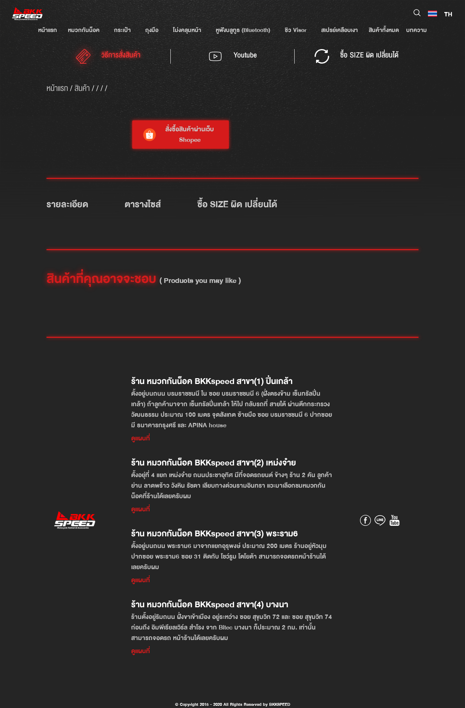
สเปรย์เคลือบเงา (339, 30)
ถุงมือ (151, 30)
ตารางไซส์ (143, 204)
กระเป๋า (122, 30)
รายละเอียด (67, 204)
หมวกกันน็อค (84, 30)
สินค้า (82, 88)
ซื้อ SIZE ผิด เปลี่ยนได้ (237, 204)
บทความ (416, 30)
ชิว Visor (296, 30)
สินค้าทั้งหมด (384, 30)
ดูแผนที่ (140, 438)
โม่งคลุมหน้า (187, 30)
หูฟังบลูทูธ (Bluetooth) (243, 30)
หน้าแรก (47, 30)
